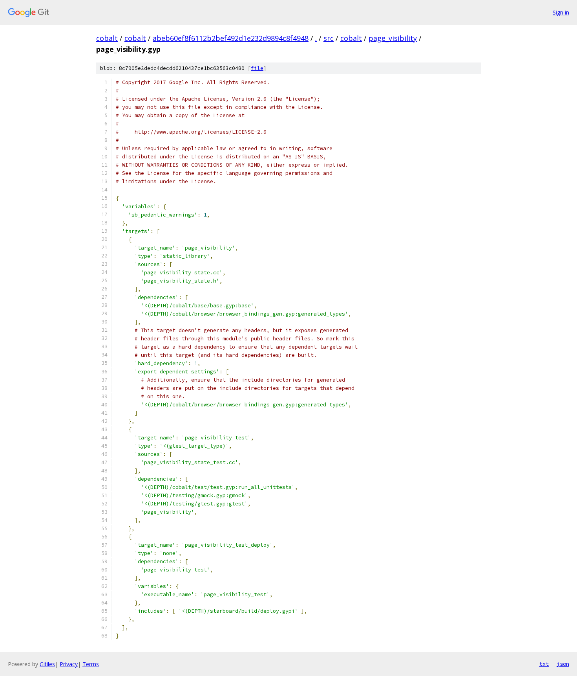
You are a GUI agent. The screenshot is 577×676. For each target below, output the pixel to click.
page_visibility (393, 38)
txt (544, 663)
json (563, 663)
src (328, 38)
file (257, 68)
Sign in (561, 12)
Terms (90, 664)
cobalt (107, 38)
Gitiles (47, 664)
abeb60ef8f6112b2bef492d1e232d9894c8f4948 (231, 38)
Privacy (69, 664)
